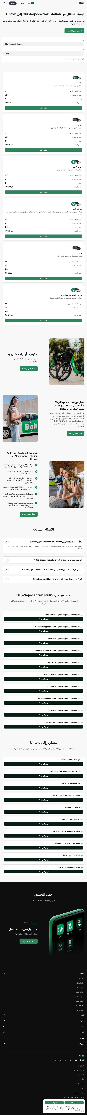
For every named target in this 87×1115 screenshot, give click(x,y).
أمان (82, 1088)
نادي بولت (80, 1010)
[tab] (33, 922)
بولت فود (80, 996)
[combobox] (43, 44)
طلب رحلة (43, 108)
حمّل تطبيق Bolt (28, 368)
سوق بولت (79, 1001)
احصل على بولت (28, 941)
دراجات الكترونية (77, 987)
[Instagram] (65, 1060)
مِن (83, 40)
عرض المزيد (45, 619)
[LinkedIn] (60, 1060)
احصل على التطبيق (74, 31)
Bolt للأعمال (79, 1005)
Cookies (81, 1084)
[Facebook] (76, 1060)
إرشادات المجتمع (79, 1093)
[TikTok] (55, 1060)
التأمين (82, 1079)
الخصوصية (81, 1075)
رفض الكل (54, 1102)
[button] (7, 541)
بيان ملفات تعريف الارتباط (56, 1109)
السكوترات (79, 983)
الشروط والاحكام (78, 1070)
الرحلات (80, 978)
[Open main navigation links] (4, 3)
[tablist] (30, 922)
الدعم (22, 3)
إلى (83, 49)
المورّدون (81, 1066)
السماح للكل (74, 1102)
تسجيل (13, 3)
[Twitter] (70, 1060)
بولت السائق (79, 992)
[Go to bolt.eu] (81, 3)
